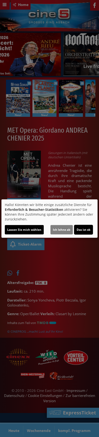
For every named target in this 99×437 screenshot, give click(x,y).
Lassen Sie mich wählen (24, 230)
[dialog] (49, 218)
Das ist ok (83, 230)
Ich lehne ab (61, 230)
